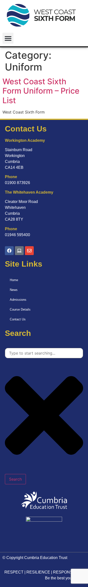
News (14, 290)
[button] (7, 38)
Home (14, 280)
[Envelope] (29, 250)
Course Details (20, 309)
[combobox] (44, 353)
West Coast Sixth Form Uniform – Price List (40, 91)
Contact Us (18, 319)
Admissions (18, 299)
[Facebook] (9, 250)
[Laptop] (19, 250)
